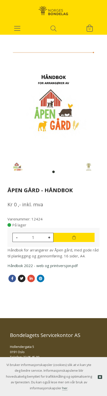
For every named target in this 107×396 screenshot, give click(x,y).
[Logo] (53, 8)
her (64, 388)
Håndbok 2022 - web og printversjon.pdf (42, 265)
